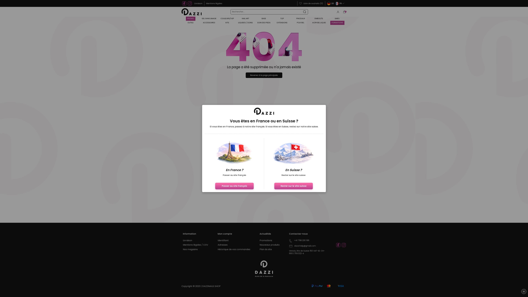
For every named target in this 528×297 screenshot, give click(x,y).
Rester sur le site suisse (293, 186)
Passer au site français (234, 186)
